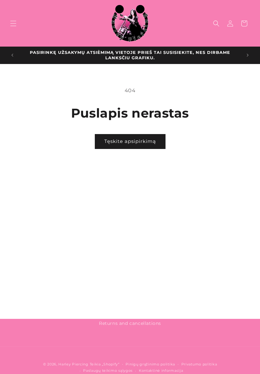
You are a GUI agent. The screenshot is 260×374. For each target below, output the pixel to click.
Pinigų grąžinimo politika (150, 364)
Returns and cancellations (130, 323)
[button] (13, 23)
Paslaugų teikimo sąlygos (108, 370)
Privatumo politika (199, 364)
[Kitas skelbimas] (248, 55)
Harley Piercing (73, 364)
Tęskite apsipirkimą (130, 141)
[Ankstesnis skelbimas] (12, 55)
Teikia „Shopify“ (105, 364)
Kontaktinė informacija (161, 370)
